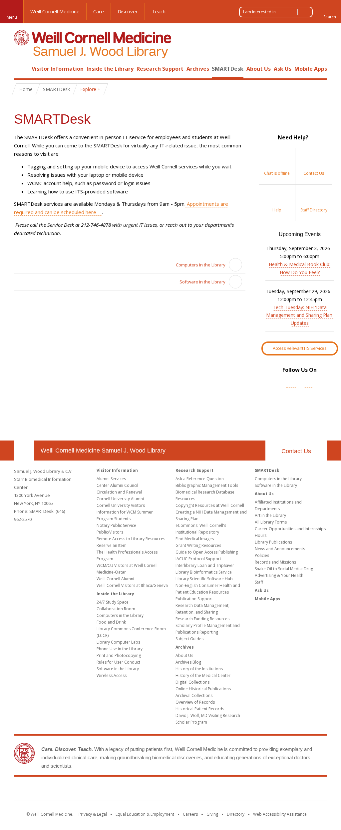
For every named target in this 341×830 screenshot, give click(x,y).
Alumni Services (111, 479)
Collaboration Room (116, 609)
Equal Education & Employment (145, 814)
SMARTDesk (227, 68)
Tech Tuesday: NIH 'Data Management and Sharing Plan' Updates (299, 315)
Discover (128, 11)
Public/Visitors (110, 532)
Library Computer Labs (118, 642)
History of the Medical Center (202, 675)
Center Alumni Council (117, 485)
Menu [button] (12, 17)
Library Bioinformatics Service (203, 572)
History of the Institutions (199, 669)
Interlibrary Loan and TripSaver (204, 565)
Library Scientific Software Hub (204, 579)
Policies (262, 555)
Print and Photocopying (119, 655)
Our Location (24, 451)
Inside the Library (110, 68)
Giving (212, 814)
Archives (197, 68)
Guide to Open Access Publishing (206, 552)
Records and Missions (275, 562)
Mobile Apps (310, 68)
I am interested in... (261, 12)
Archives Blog (188, 662)
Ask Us (282, 68)
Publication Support (194, 599)
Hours (260, 535)
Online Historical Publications (203, 689)
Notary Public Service (116, 525)
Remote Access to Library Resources (131, 539)
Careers (190, 814)
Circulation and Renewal (119, 492)
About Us (258, 68)
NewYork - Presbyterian (226, 790)
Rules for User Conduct (118, 662)
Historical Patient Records (199, 709)
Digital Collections (192, 682)
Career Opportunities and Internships (290, 529)
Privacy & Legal (93, 814)
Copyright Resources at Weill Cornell (209, 505)
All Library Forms (271, 522)
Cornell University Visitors (121, 505)
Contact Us (296, 451)
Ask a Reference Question (199, 479)
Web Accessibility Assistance (280, 814)
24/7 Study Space (113, 602)
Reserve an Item (112, 545)
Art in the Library (270, 515)
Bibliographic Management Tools (206, 485)
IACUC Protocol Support (198, 559)
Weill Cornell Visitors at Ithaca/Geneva (132, 585)
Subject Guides (189, 639)
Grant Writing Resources (198, 545)
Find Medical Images (194, 539)
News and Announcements (280, 549)
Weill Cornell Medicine (55, 11)
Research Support (160, 68)
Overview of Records (195, 702)
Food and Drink (111, 622)
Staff (259, 582)
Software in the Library (202, 282)
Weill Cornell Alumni (115, 579)
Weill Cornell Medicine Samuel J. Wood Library (103, 450)
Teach (159, 11)
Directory (235, 814)
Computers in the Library (200, 265)
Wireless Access (112, 675)
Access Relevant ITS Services (299, 348)
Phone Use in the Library (120, 649)
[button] (329, 11)
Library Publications (273, 542)
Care (98, 11)
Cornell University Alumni (120, 499)
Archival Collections (193, 695)
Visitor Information (58, 68)
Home (21, 69)
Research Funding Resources (202, 619)
